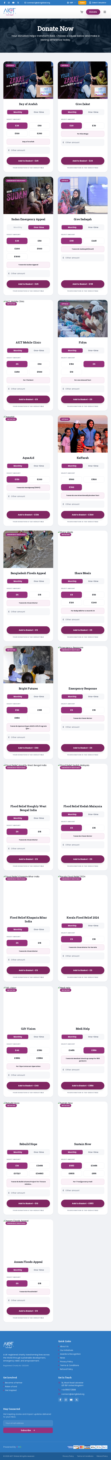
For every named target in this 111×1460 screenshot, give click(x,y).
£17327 (17, 1173)
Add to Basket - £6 (82, 630)
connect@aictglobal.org (72, 1394)
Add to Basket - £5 (28, 399)
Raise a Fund (11, 1386)
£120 (71, 602)
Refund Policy (66, 1369)
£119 (72, 240)
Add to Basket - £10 (28, 1203)
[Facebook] (4, 3)
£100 (17, 133)
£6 (71, 594)
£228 (94, 240)
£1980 (17, 1058)
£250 (39, 133)
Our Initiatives (66, 1350)
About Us (64, 1346)
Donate (93, 12)
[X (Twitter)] (18, 3)
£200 (17, 248)
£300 (71, 487)
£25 (17, 125)
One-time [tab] (39, 112)
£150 (71, 364)
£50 (40, 125)
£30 (94, 125)
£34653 (39, 1173)
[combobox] (71, 3)
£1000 (17, 256)
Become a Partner (13, 1382)
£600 (71, 479)
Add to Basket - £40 (28, 1085)
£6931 (71, 1173)
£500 (39, 248)
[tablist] (28, 112)
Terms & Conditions (69, 1365)
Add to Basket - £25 (28, 160)
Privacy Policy (66, 1361)
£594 (17, 718)
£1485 (71, 1050)
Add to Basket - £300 (83, 514)
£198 (39, 710)
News (62, 1357)
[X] (76, 1400)
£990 (39, 1050)
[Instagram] (8, 3)
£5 (17, 364)
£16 (39, 594)
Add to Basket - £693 (82, 1203)
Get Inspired (11, 1390)
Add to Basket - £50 (28, 748)
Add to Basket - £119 (83, 284)
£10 (71, 372)
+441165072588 (68, 1389)
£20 (72, 125)
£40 (17, 1050)
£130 (17, 479)
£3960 (39, 1058)
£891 (94, 1173)
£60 (40, 240)
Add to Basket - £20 (83, 160)
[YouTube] (13, 3)
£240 (94, 602)
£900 (94, 479)
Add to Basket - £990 (83, 1085)
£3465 (39, 1165)
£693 (71, 1165)
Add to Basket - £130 (28, 514)
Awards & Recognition (70, 1354)
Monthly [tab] (18, 112)
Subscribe (26, 1430)
